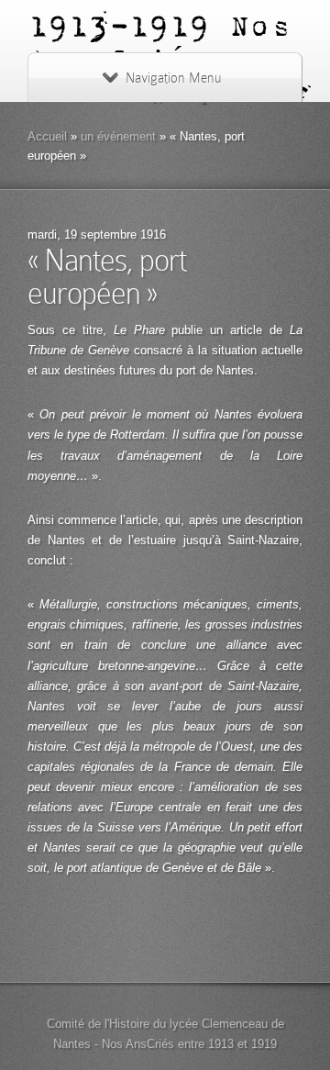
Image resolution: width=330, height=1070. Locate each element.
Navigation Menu (173, 78)
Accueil (47, 136)
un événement (118, 136)
